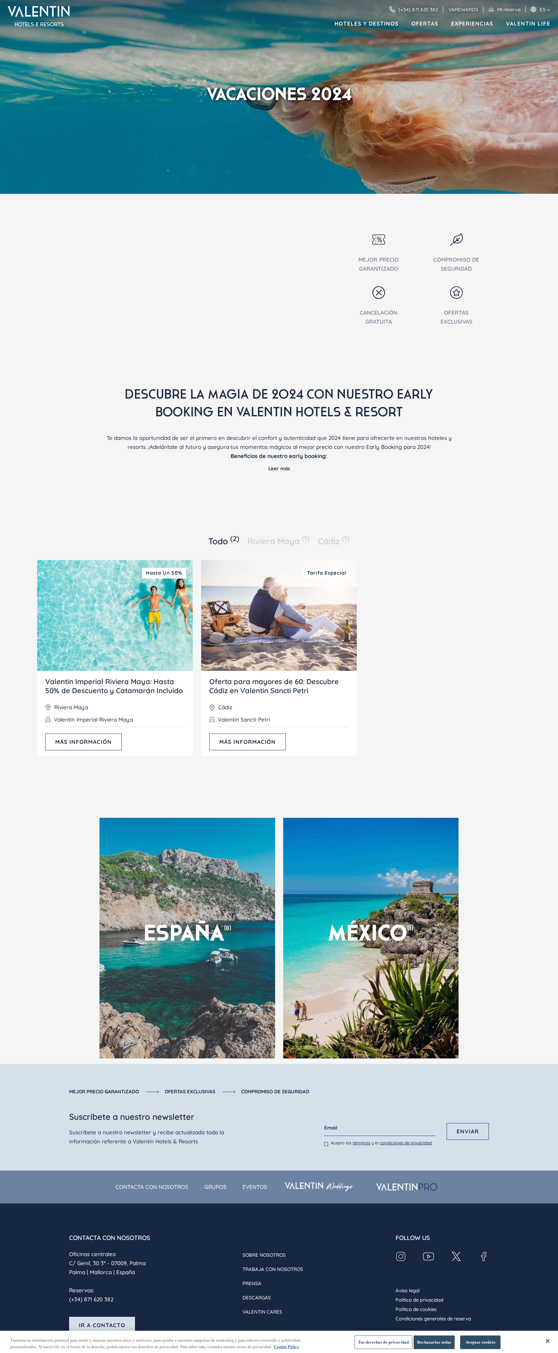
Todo (223, 540)
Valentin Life (528, 23)
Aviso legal (408, 1290)
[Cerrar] (548, 1341)
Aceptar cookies (480, 1342)
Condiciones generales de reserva (433, 1319)
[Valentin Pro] (406, 1187)
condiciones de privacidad (406, 1142)
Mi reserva (509, 9)
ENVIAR (468, 1131)
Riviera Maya (278, 540)
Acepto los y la (381, 1142)
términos (361, 1142)
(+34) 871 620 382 (91, 1299)
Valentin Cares (262, 1312)
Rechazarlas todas (434, 1342)
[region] (279, 1342)
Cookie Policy (286, 1346)
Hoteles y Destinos (366, 23)
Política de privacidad (419, 1300)
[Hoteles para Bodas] (319, 1187)
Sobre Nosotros (264, 1255)
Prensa (252, 1283)
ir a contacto (102, 1325)
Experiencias (472, 23)
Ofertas (424, 23)
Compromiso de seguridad (275, 1091)
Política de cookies (416, 1309)
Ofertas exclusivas (190, 1091)
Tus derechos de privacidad (383, 1342)
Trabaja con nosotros (273, 1269)
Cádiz (334, 540)
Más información (83, 741)
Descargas (257, 1298)
